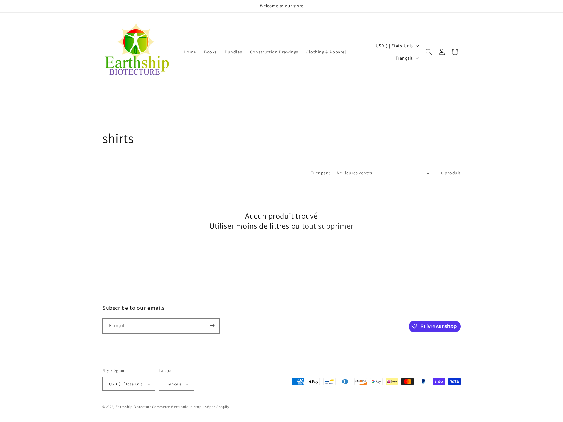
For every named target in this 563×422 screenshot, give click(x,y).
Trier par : (320, 173)
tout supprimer (328, 226)
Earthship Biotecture (134, 407)
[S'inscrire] (212, 325)
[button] (429, 52)
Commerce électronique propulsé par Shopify (190, 407)
